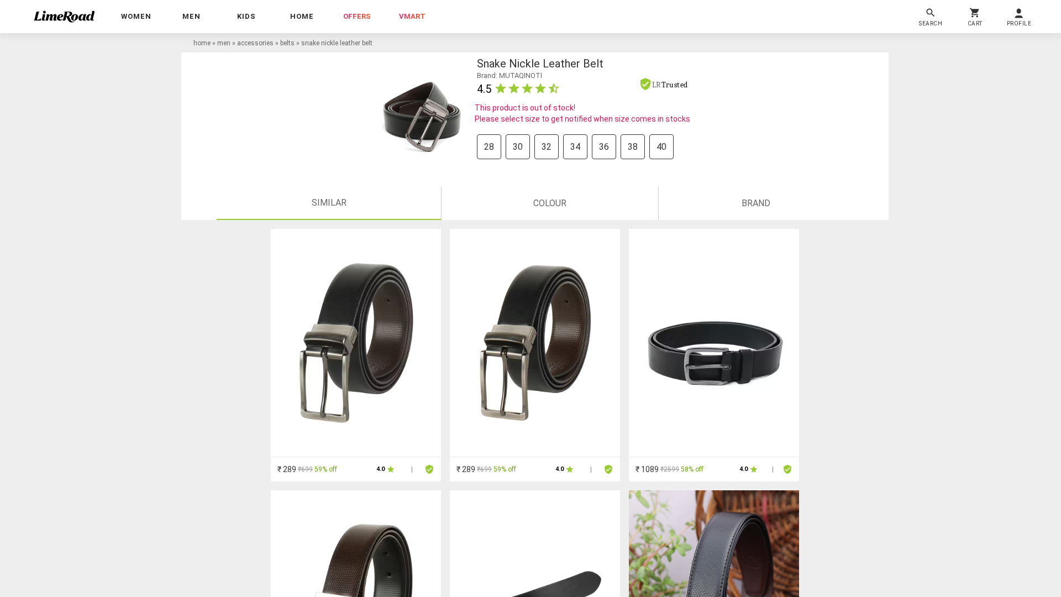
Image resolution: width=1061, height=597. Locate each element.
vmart (412, 16)
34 (575, 147)
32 (546, 147)
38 (633, 147)
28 (489, 147)
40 (661, 147)
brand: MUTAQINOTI (509, 75)
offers (357, 16)
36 (604, 147)
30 (518, 147)
